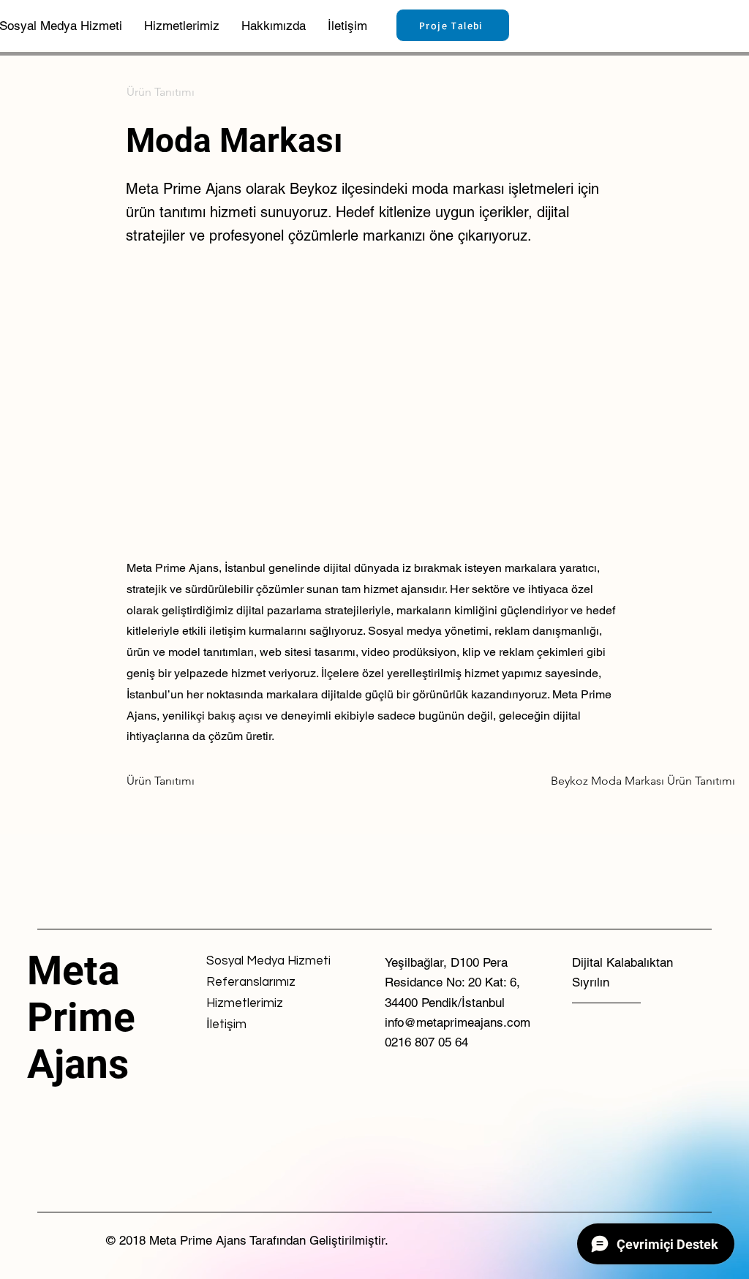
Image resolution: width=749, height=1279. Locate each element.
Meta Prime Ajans (81, 1017)
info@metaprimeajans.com (457, 1022)
